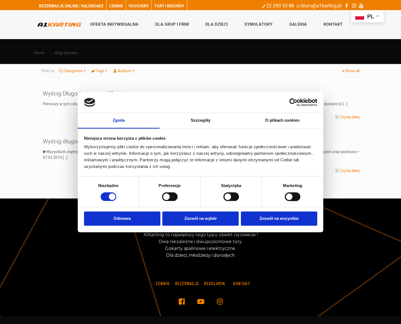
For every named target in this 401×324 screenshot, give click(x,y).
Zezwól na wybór (200, 218)
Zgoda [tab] (119, 120)
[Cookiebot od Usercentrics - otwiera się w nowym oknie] (293, 102)
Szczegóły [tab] (201, 120)
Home (39, 53)
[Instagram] (353, 5)
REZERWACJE (187, 283)
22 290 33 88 (279, 5)
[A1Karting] (59, 24)
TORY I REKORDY (169, 6)
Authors (124, 71)
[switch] (170, 196)
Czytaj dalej (350, 117)
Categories (73, 71)
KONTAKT (241, 283)
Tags (100, 71)
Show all (352, 71)
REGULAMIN (214, 283)
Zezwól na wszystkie (279, 218)
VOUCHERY (138, 6)
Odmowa (122, 218)
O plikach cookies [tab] (282, 120)
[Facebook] (346, 5)
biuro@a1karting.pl (321, 5)
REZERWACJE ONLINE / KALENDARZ (71, 6)
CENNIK (116, 6)
